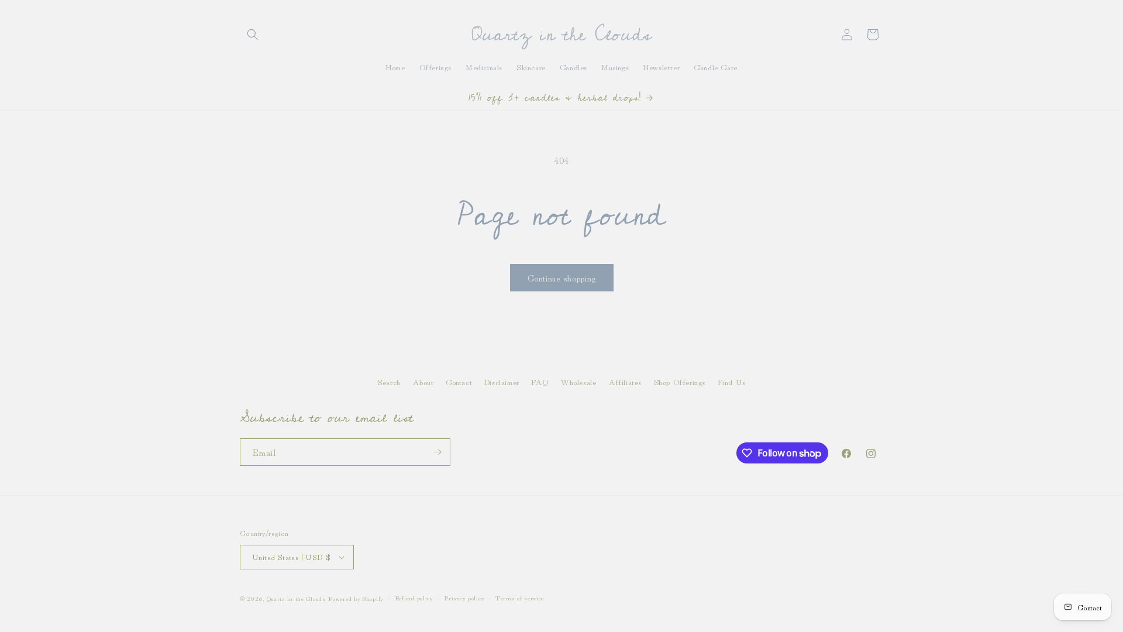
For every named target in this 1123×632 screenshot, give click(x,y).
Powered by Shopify (356, 598)
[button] (253, 34)
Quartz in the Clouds (296, 598)
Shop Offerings (679, 381)
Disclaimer (501, 381)
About (422, 381)
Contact (459, 381)
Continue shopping (562, 278)
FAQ (539, 381)
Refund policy (414, 597)
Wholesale (578, 381)
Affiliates (625, 381)
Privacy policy (464, 597)
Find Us (732, 381)
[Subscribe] (437, 452)
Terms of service (519, 597)
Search (389, 381)
